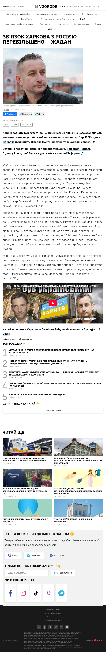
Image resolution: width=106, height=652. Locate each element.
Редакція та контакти (53, 613)
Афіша (12, 6)
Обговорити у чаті (25, 339)
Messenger (59, 556)
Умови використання (52, 610)
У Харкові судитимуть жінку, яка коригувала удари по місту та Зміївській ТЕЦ (25, 491)
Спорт (98, 24)
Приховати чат (53, 410)
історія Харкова (89, 14)
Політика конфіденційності (53, 620)
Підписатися (65, 573)
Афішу (74, 6)
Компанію (84, 6)
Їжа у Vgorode (27, 19)
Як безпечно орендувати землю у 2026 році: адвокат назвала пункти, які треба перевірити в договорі (54, 373)
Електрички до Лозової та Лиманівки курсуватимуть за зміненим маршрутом (24, 459)
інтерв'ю (8, 142)
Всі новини (53, 28)
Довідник (20, 6)
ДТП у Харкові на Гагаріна (18, 14)
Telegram (35, 556)
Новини (6, 6)
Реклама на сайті (53, 617)
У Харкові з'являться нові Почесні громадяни (37, 394)
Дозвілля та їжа (81, 24)
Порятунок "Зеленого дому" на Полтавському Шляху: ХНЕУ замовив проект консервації (55, 384)
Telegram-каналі (78, 149)
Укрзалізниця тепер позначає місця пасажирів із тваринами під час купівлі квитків (51, 351)
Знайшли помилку (9, 339)
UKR (95, 6)
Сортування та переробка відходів (57, 19)
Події (82, 19)
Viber (6, 334)
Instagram (91, 329)
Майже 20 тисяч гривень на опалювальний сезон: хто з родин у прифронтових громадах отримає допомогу (48, 362)
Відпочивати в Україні (46, 14)
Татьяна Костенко (16, 120)
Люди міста (62, 24)
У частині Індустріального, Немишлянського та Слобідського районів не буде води (78, 491)
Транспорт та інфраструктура (19, 24)
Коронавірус (70, 14)
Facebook (48, 329)
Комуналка (45, 24)
